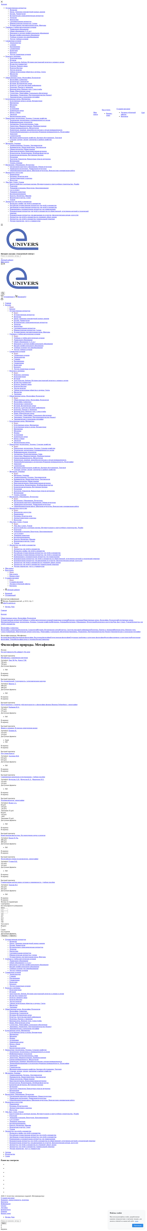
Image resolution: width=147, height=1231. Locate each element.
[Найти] (2, 258)
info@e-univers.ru (9, 603)
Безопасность (6, 1209)
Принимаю (138, 1225)
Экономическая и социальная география (125, 632)
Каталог (12, 309)
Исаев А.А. (13, 803)
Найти (4, 1223)
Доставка (4, 1208)
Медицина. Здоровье (21, 475)
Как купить (13, 574)
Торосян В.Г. (13, 885)
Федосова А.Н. (14, 779)
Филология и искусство (22, 512)
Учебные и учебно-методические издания (29, 338)
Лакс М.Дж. (13, 660)
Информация (5, 1204)
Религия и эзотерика (21, 375)
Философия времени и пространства (117, 637)
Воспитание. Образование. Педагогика (28, 500)
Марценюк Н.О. (38, 779)
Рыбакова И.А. (14, 707)
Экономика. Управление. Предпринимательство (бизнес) (90, 632)
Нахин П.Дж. (13, 838)
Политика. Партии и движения (102, 630)
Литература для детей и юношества (27, 549)
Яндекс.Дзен (10, 607)
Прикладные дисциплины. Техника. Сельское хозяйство (34, 448)
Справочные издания (21, 355)
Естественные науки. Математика (26, 425)
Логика (38, 639)
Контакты (4, 1202)
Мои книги (5, 262)
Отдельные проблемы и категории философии (87, 637)
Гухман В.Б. (13, 861)
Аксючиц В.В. (14, 756)
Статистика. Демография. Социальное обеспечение (50, 632)
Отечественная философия (60, 637)
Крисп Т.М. (22, 660)
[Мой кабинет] (2, 299)
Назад (11, 307)
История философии (8, 637)
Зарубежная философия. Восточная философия (33, 637)
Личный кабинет (7, 260)
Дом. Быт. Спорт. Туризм (23, 526)
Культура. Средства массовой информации (75, 630)
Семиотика (45, 639)
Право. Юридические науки (20, 632)
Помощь (4, 1211)
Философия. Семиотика (9, 630)
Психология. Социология (27, 630)
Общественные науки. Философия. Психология (31, 400)
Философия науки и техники (25, 639)
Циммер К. (13, 731)
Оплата (3, 1206)
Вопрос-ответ (6, 1213)
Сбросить (13, 936)
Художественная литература (24, 315)
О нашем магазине (16, 582)
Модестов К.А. (25, 779)
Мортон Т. (12, 684)
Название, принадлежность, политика (15, 1200)
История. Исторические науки (48, 630)
